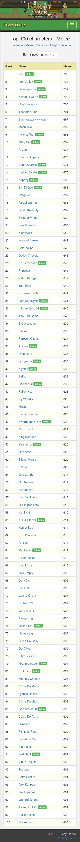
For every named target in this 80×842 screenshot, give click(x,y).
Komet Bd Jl (26, 527)
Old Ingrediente (29, 505)
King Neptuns (27, 437)
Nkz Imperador (28, 663)
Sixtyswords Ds (28, 293)
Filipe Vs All (26, 656)
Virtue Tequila (28, 762)
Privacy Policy (67, 838)
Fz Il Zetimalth (28, 263)
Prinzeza (24, 270)
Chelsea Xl (26, 384)
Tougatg (24, 769)
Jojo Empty (26, 573)
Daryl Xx (24, 580)
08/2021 (47, 55)
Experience (15, 45)
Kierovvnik (25, 233)
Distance (42, 45)
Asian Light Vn (28, 807)
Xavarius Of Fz (28, 97)
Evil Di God (26, 187)
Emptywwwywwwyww (32, 119)
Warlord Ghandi (29, 799)
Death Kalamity (28, 210)
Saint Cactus (27, 777)
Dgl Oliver (25, 648)
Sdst (21, 74)
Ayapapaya (26, 490)
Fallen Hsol (26, 391)
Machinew (25, 127)
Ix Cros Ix (25, 671)
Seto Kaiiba (26, 248)
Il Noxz (23, 467)
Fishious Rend (28, 731)
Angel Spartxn (28, 165)
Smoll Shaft (26, 565)
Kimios (23, 331)
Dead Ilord (25, 354)
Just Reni (25, 754)
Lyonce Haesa (28, 694)
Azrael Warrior (28, 202)
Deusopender (27, 89)
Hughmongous (28, 104)
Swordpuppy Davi (30, 422)
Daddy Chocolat (29, 255)
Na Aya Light (27, 633)
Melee (30, 45)
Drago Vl (24, 195)
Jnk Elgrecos (27, 792)
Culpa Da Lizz (28, 701)
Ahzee (23, 149)
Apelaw (23, 346)
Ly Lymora (25, 361)
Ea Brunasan (27, 558)
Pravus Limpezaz (30, 157)
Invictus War (26, 134)
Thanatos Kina (28, 112)
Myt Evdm (25, 550)
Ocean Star (26, 626)
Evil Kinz (24, 588)
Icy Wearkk (26, 399)
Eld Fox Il (25, 747)
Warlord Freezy (29, 240)
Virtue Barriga (28, 278)
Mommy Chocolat (30, 679)
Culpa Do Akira (28, 716)
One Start (25, 452)
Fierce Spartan (28, 414)
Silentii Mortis (27, 459)
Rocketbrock (27, 822)
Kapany (24, 180)
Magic (54, 45)
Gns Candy (26, 474)
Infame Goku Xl (29, 308)
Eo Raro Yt (26, 603)
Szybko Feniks (28, 172)
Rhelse (23, 542)
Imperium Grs (28, 739)
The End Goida (28, 316)
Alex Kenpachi (28, 784)
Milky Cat (25, 142)
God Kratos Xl (28, 709)
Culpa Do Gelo (28, 641)
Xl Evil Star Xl (27, 520)
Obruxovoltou (27, 429)
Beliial (22, 376)
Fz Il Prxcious (27, 535)
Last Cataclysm (29, 301)
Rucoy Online (14, 24)
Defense (66, 45)
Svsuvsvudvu (27, 323)
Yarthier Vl (25, 444)
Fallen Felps (27, 815)
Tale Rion (25, 286)
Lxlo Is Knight (27, 595)
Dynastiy (24, 724)
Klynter (23, 369)
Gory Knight (26, 611)
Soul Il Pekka (27, 225)
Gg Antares (26, 482)
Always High (26, 618)
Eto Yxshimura (28, 497)
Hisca (22, 406)
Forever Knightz (29, 338)
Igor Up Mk (26, 81)
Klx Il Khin (25, 512)
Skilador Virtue (28, 218)
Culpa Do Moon (29, 686)
